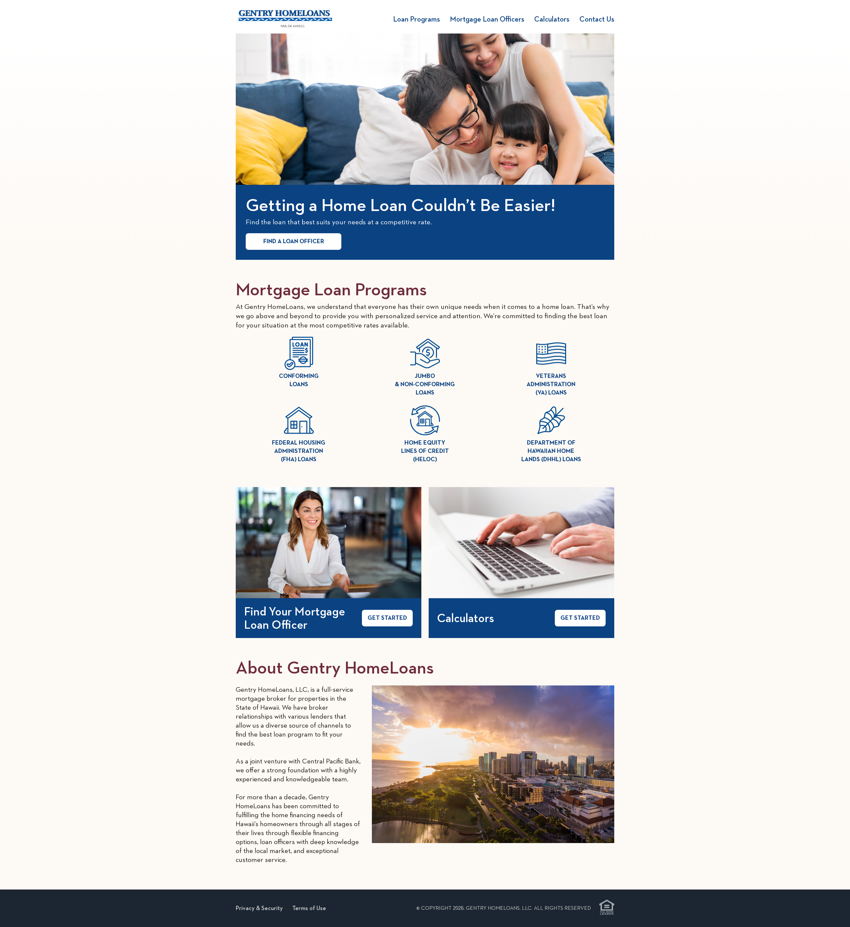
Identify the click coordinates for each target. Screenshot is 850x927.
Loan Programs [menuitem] (416, 19)
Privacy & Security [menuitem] (259, 908)
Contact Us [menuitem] (596, 19)
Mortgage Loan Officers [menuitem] (487, 19)
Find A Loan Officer (293, 242)
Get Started (387, 618)
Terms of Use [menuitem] (309, 908)
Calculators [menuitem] (551, 19)
